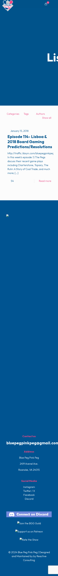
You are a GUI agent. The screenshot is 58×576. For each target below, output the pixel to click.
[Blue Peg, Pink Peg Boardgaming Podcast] (7, 3)
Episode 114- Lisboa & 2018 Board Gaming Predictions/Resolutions (29, 141)
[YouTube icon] (29, 565)
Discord (29, 498)
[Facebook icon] (23, 565)
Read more (45, 181)
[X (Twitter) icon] (26, 565)
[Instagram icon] (32, 565)
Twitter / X (29, 491)
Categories (13, 113)
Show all (46, 117)
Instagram (29, 487)
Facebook (29, 494)
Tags (26, 113)
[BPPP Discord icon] (35, 565)
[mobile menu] (54, 4)
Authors (40, 113)
